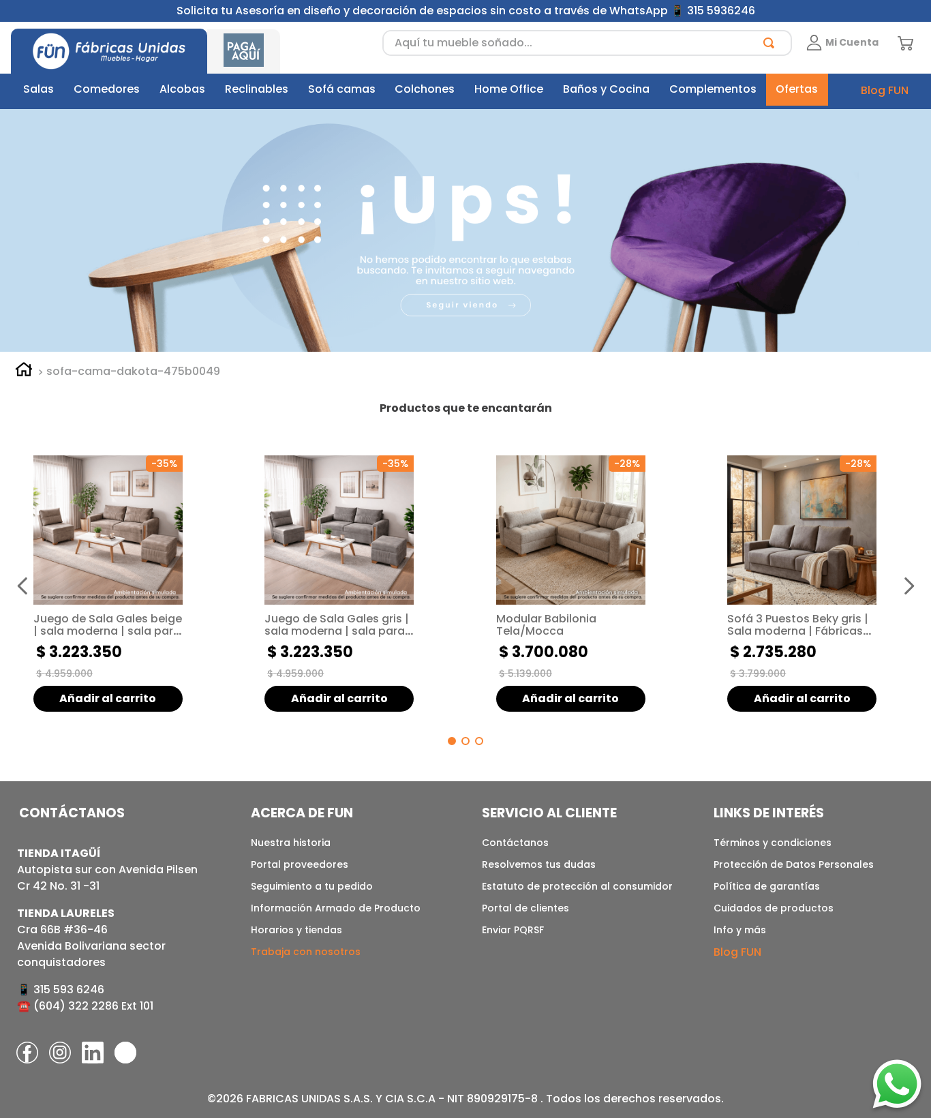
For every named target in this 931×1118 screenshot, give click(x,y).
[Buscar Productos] (771, 43)
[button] (452, 741)
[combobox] (587, 43)
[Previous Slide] (22, 586)
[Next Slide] (908, 586)
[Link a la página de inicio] (23, 371)
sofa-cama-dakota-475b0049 (133, 371)
